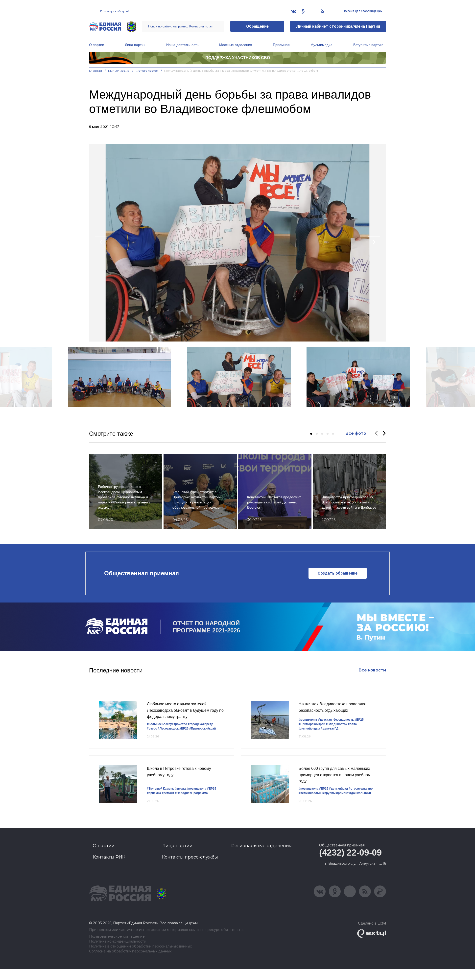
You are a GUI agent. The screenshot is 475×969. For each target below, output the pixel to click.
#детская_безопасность (336, 719)
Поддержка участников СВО (237, 58)
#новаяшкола (196, 788)
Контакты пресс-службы (190, 857)
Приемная (281, 45)
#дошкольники (360, 793)
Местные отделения (235, 45)
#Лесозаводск (168, 728)
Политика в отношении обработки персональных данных (140, 946)
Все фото (355, 433)
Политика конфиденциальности (117, 941)
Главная (95, 70)
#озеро (152, 728)
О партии (96, 45)
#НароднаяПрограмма (191, 793)
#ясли (303, 793)
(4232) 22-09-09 (350, 852)
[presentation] (101, 243)
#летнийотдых (309, 728)
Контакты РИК (109, 857)
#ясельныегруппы (321, 793)
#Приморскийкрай (202, 728)
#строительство (361, 788)
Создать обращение (337, 573)
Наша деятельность (182, 45)
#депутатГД (329, 728)
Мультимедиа (321, 45)
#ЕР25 (184, 728)
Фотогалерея (147, 70)
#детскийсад (338, 788)
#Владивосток (336, 724)
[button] (311, 434)
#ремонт (168, 793)
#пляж (352, 724)
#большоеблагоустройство (167, 724)
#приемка (154, 793)
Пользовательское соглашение (117, 936)
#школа (180, 788)
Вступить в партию (368, 45)
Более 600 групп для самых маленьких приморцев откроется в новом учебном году (335, 774)
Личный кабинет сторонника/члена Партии (338, 26)
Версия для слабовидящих (362, 11)
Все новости (372, 670)
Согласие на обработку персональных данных (130, 951)
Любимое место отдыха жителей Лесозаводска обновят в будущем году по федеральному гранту (185, 710)
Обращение (257, 26)
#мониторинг (308, 719)
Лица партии (135, 45)
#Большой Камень (160, 788)
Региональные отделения (261, 845)
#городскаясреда (201, 724)
